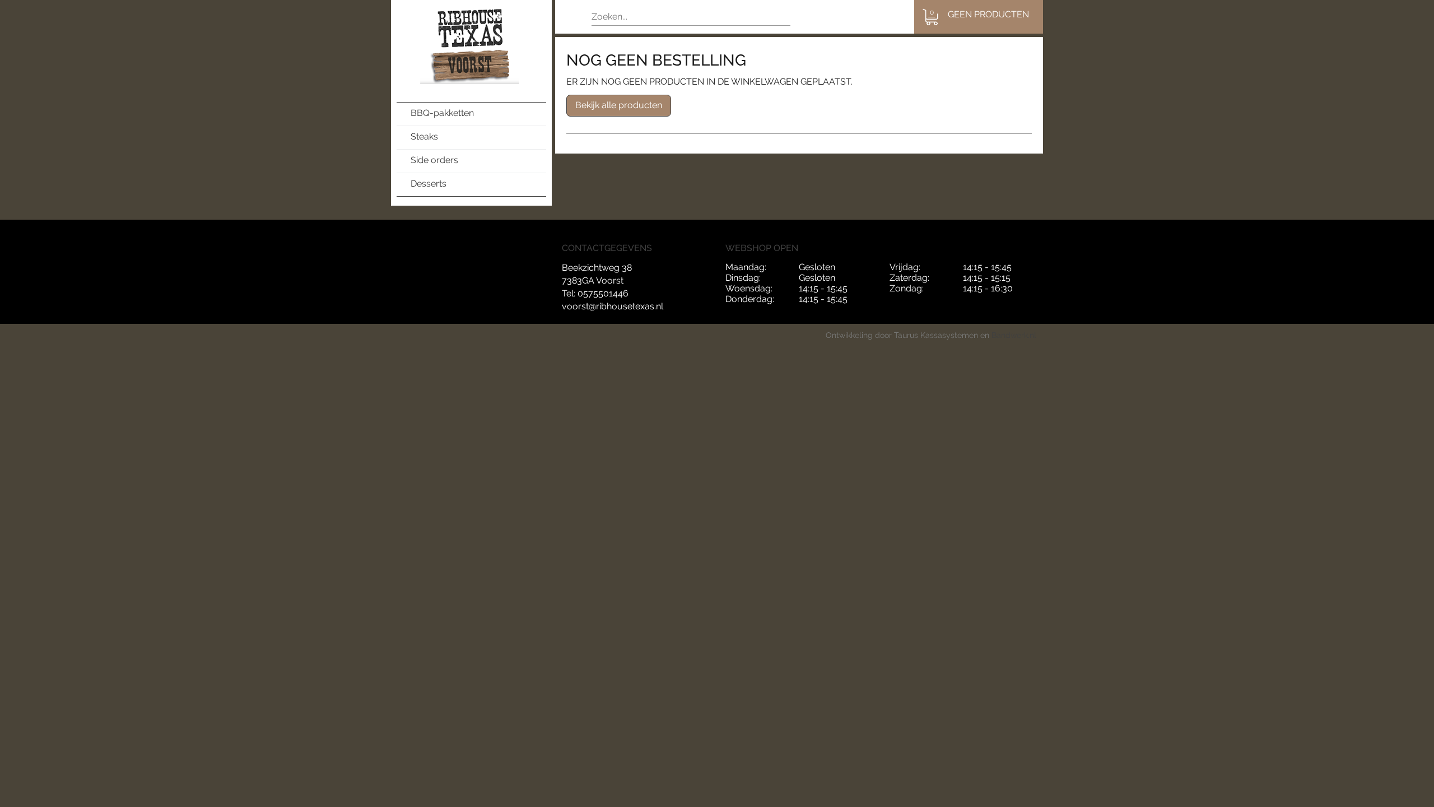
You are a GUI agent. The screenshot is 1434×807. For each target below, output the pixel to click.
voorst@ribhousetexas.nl (612, 306)
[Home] (471, 45)
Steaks (424, 136)
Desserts (428, 183)
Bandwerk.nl (1013, 335)
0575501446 (603, 293)
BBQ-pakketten (442, 113)
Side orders (434, 160)
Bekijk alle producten (618, 105)
